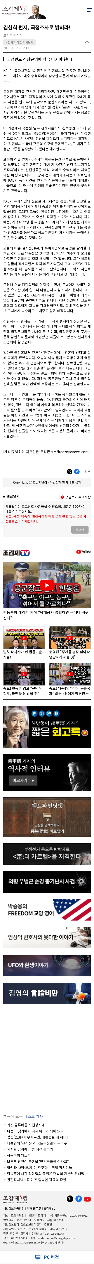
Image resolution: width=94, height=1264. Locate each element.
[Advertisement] (47, 1057)
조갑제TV (49, 1208)
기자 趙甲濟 (34, 1208)
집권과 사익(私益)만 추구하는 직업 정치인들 (39, 1167)
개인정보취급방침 (13, 1208)
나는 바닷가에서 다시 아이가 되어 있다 (35, 1130)
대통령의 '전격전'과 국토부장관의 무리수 (37, 1143)
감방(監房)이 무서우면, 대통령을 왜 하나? (37, 1137)
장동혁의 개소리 (19, 1155)
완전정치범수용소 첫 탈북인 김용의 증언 (36, 1179)
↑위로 (86, 471)
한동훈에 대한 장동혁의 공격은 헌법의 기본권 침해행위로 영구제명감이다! (47, 1173)
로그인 (80, 529)
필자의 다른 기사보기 (19, 42)
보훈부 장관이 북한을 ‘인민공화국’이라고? (38, 1161)
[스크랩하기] (87, 42)
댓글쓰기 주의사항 (78, 497)
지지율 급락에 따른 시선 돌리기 (30, 1149)
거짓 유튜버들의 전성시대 (26, 1124)
